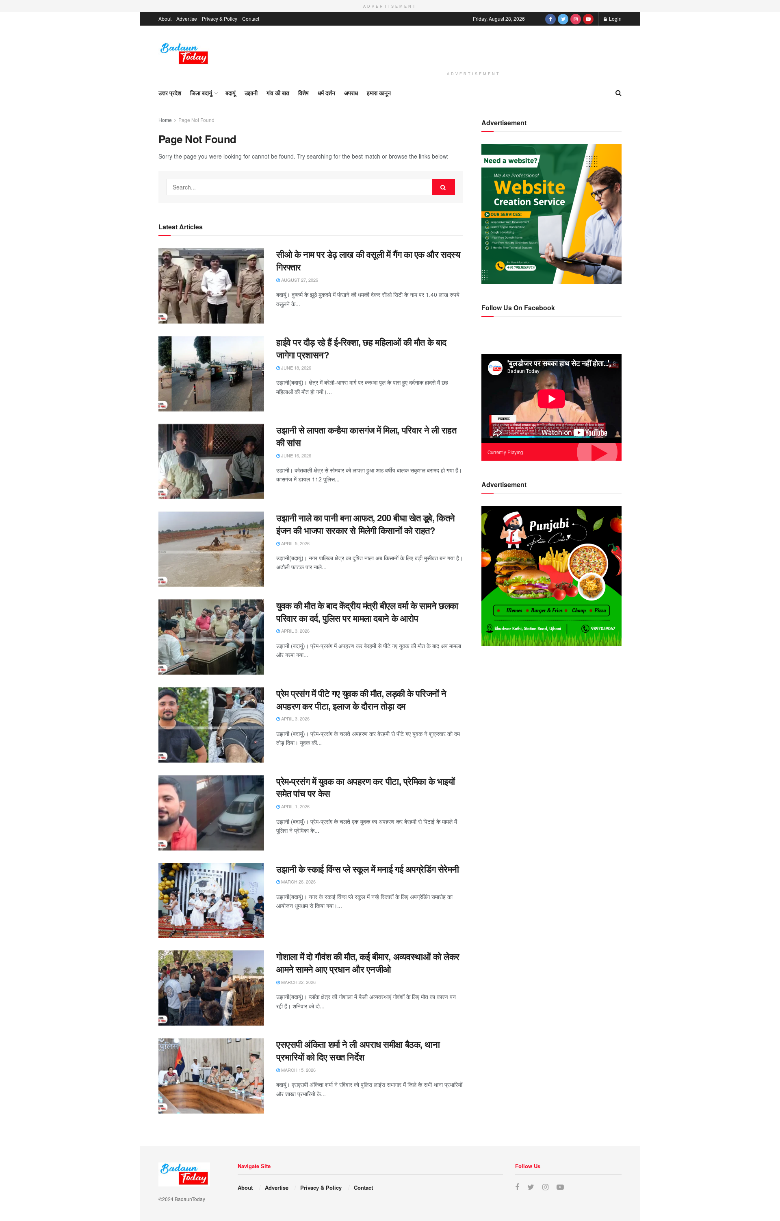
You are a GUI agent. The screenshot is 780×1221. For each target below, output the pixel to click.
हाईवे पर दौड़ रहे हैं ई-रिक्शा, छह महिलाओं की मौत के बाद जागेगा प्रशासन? (361, 348)
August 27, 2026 (299, 279)
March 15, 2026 (298, 1069)
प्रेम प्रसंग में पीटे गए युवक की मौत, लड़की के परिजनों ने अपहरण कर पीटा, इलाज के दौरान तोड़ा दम (361, 699)
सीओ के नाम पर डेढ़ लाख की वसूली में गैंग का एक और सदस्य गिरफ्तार (368, 260)
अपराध (351, 93)
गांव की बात (277, 93)
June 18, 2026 (295, 367)
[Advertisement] (474, 47)
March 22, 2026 (298, 982)
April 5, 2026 (295, 543)
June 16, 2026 (295, 455)
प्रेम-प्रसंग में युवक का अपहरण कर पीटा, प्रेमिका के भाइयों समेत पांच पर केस (365, 787)
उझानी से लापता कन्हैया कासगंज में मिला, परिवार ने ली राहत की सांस (366, 436)
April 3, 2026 (295, 630)
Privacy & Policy (219, 18)
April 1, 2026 (295, 806)
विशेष (303, 93)
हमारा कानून (379, 93)
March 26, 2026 (298, 881)
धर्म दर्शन (326, 93)
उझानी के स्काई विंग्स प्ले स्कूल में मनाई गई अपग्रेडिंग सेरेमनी (367, 868)
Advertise (186, 18)
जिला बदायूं (201, 93)
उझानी (251, 93)
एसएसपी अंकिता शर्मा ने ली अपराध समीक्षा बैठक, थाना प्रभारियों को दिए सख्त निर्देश (358, 1050)
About (164, 18)
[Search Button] (443, 187)
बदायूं (230, 93)
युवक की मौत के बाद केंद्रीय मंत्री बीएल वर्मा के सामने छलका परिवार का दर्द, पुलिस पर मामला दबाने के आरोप (367, 612)
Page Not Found (196, 119)
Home (165, 119)
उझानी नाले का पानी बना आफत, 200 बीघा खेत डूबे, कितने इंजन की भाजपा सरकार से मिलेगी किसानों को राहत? (365, 524)
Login (615, 18)
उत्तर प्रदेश (169, 93)
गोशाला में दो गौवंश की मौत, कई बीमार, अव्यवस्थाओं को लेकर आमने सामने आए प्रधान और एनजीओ (367, 962)
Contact (250, 18)
